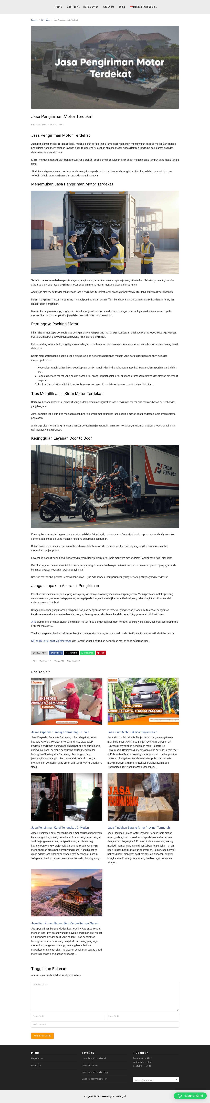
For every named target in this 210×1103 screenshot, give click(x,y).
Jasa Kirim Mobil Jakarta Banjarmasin (132, 732)
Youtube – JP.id (142, 1066)
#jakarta (45, 661)
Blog (122, 7)
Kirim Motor (45, 20)
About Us (108, 7)
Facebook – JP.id (142, 1058)
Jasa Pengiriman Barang (95, 1072)
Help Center (90, 7)
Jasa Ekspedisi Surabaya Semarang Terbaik (60, 732)
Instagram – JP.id (142, 1062)
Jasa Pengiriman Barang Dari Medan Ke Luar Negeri (65, 923)
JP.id (33, 621)
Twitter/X (72, 653)
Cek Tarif (72, 7)
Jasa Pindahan (90, 1065)
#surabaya (73, 661)
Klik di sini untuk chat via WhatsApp (51, 641)
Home (58, 7)
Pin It (101, 653)
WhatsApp (88, 653)
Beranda (34, 20)
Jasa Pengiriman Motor (94, 1079)
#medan (59, 661)
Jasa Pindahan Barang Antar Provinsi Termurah (138, 827)
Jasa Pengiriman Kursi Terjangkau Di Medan (60, 827)
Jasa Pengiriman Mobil (94, 1058)
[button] (190, 1095)
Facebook (57, 653)
